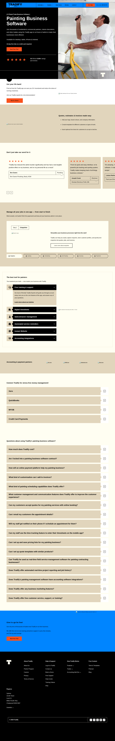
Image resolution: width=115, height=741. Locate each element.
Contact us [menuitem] (48, 669)
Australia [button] (9, 707)
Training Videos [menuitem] (50, 682)
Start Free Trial (14, 49)
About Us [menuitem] (26, 665)
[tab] (15, 256)
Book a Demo (15, 100)
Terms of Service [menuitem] (29, 679)
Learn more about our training (24, 302)
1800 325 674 (104, 4)
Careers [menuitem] (26, 672)
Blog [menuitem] (90, 672)
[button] (8, 192)
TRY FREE (90, 5)
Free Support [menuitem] (49, 675)
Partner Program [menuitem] (29, 669)
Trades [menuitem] (69, 669)
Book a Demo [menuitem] (49, 672)
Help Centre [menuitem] (49, 679)
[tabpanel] (57, 236)
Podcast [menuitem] (91, 669)
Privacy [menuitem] (26, 675)
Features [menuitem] (69, 665)
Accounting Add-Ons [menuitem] (73, 672)
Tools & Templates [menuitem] (94, 665)
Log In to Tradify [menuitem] (50, 665)
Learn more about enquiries (61, 245)
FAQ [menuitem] (46, 685)
